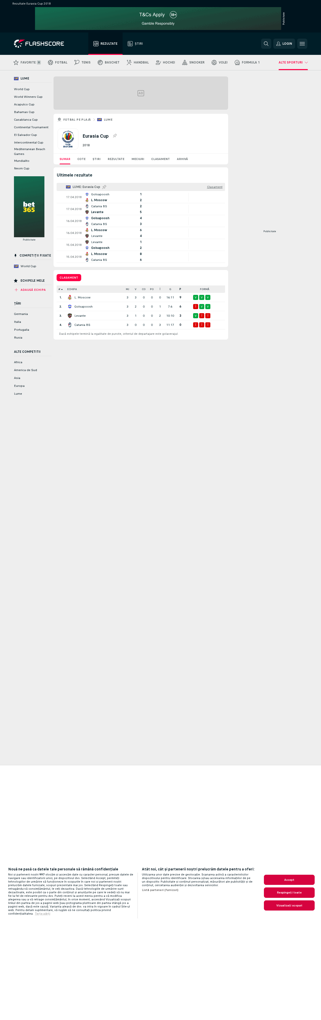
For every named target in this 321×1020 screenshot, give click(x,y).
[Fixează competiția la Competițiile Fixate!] (115, 136)
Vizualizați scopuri (289, 905)
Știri (96, 159)
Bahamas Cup (24, 112)
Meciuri (137, 159)
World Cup (22, 89)
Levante (80, 316)
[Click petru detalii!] (141, 197)
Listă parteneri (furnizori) (160, 890)
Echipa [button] (72, 289)
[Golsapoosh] (69, 306)
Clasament (160, 159)
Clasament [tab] (69, 277)
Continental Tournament (31, 127)
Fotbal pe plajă (77, 119)
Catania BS (82, 325)
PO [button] (152, 289)
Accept (289, 880)
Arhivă (182, 159)
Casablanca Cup (26, 120)
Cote (81, 159)
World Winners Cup (28, 97)
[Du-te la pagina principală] (42, 44)
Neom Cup (21, 168)
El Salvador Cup (25, 135)
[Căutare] (266, 44)
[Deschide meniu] (302, 44)
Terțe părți (42, 913)
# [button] (59, 289)
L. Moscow (82, 297)
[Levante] (69, 315)
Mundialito (21, 161)
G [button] (170, 289)
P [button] (180, 289)
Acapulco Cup (24, 104)
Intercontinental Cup (28, 142)
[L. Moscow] (69, 297)
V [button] (136, 289)
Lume (108, 119)
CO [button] (144, 289)
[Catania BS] (69, 324)
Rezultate (116, 159)
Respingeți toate (289, 892)
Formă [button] (204, 289)
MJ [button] (127, 289)
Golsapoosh (83, 307)
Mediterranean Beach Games (29, 151)
